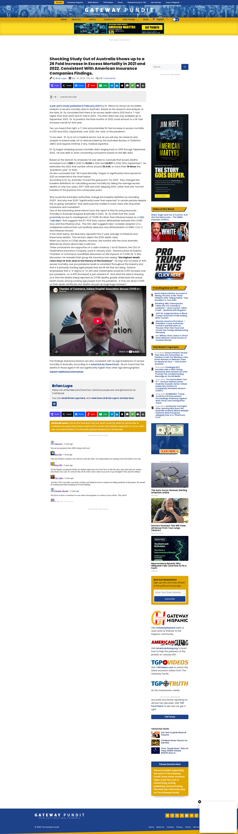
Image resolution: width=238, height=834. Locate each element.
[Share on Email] (137, 85)
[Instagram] (196, 816)
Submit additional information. (67, 371)
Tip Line (59, 2)
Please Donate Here (170, 764)
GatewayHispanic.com (168, 627)
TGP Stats (169, 716)
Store (120, 2)
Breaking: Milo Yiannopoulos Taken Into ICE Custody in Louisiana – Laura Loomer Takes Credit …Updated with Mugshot (171, 306)
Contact (170, 827)
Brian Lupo (62, 385)
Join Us (92, 19)
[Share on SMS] (132, 85)
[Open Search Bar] (167, 19)
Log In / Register (172, 2)
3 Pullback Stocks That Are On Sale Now (174, 741)
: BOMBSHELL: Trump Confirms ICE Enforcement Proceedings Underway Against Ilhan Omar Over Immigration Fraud (171, 398)
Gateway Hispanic (75, 2)
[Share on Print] (143, 85)
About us (160, 827)
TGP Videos (108, 2)
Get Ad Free (156, 2)
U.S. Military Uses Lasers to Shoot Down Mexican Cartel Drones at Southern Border (172, 338)
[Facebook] (182, 816)
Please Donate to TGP (137, 2)
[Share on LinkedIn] (117, 85)
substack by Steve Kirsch (105, 364)
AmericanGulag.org (167, 648)
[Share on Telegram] (111, 85)
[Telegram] (192, 816)
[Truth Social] (167, 816)
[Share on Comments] (127, 85)
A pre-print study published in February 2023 (75, 105)
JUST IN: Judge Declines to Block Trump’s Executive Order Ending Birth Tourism (171, 315)
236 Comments (107, 78)
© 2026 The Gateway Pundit (47, 827)
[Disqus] (98, 471)
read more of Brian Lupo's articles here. (112, 398)
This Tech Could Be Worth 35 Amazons (173, 733)
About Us (76, 19)
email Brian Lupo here (73, 398)
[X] (177, 816)
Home (64, 19)
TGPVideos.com (164, 667)
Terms (188, 827)
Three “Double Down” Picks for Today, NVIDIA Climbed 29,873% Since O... (174, 750)
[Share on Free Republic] (122, 85)
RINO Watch (93, 2)
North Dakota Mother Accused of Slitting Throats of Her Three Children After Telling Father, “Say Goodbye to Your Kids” (171, 296)
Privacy (179, 827)
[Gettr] (172, 816)
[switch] (175, 19)
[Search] (184, 67)
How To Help (129, 19)
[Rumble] (187, 816)
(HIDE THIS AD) (124, 40)
